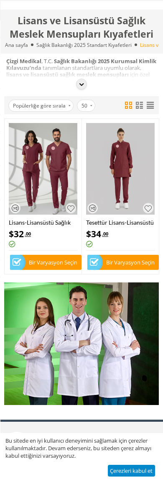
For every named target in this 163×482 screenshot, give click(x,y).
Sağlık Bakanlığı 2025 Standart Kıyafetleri (84, 45)
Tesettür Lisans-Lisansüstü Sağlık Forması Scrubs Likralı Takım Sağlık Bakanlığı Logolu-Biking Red (120, 222)
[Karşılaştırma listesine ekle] (15, 208)
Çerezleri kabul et (131, 470)
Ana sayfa (16, 45)
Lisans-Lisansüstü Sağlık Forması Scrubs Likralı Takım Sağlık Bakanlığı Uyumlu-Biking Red (40, 222)
